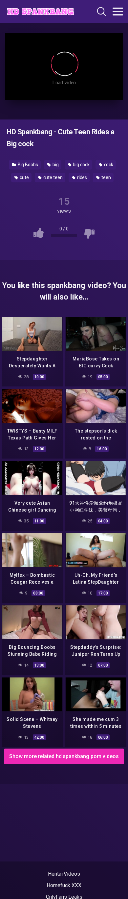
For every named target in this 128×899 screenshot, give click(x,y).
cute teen (52, 177)
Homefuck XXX (64, 885)
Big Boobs (27, 164)
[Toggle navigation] (118, 11)
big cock (80, 164)
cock (108, 164)
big (55, 164)
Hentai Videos (64, 874)
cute (24, 177)
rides (81, 177)
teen (105, 177)
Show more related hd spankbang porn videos (64, 756)
